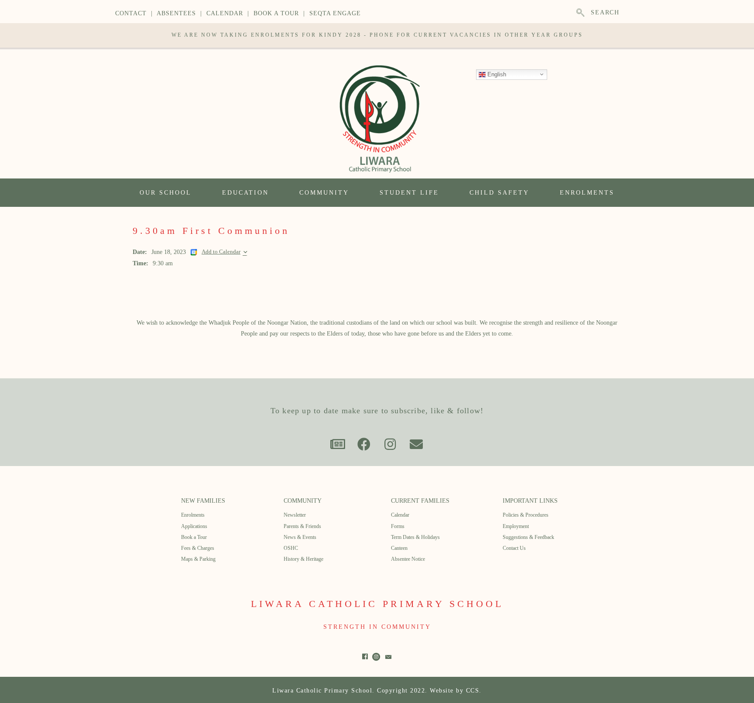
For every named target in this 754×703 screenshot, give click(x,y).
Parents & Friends (302, 526)
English (496, 74)
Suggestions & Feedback (528, 537)
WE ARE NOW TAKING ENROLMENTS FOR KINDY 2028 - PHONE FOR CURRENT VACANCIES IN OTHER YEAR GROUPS (377, 35)
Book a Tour (194, 537)
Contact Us (514, 548)
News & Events (300, 537)
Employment (516, 526)
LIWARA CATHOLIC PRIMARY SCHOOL (377, 603)
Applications (194, 526)
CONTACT (131, 13)
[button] (338, 444)
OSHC (291, 548)
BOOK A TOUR (276, 13)
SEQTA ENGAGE (335, 13)
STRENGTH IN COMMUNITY (377, 627)
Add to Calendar (221, 252)
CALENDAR (224, 13)
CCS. (474, 690)
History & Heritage (303, 559)
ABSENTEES (176, 13)
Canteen (399, 548)
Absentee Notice (408, 559)
